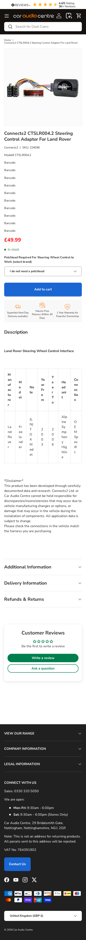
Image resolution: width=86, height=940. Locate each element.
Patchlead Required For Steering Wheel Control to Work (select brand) (39, 259)
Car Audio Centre (23, 929)
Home (7, 40)
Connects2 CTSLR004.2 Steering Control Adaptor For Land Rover (41, 43)
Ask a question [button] (43, 668)
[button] (69, 16)
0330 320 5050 (26, 791)
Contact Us (17, 864)
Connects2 (11, 148)
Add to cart (43, 289)
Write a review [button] (43, 658)
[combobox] (43, 26)
